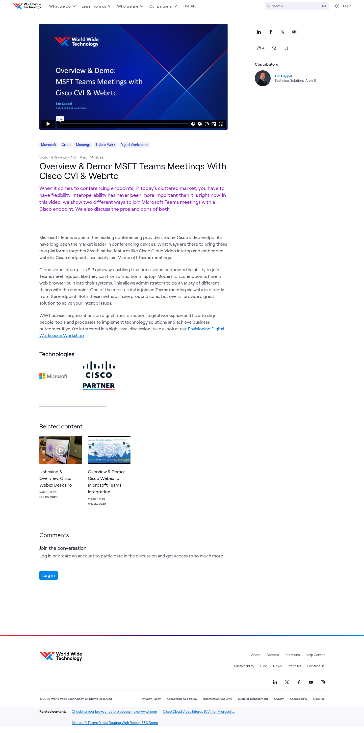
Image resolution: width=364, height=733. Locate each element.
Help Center (315, 655)
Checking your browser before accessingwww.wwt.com (114, 711)
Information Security (217, 698)
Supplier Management (253, 698)
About (255, 655)
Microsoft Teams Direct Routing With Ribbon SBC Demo (115, 722)
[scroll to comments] (274, 48)
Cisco (66, 144)
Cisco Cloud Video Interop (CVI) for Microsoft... (199, 711)
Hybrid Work (105, 144)
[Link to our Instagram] (323, 682)
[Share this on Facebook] (271, 32)
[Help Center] (337, 6)
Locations (292, 655)
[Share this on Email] (294, 32)
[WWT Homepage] (27, 6)
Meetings (83, 144)
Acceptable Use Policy (182, 698)
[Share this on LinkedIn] (259, 32)
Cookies (319, 698)
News (277, 666)
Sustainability (244, 666)
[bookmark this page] (286, 48)
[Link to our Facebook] (299, 682)
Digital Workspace (134, 144)
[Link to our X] (287, 682)
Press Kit (294, 666)
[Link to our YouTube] (311, 682)
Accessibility (298, 698)
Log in (347, 5)
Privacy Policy (151, 698)
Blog (263, 666)
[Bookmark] (77, 441)
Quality (279, 698)
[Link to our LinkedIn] (275, 682)
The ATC (190, 5)
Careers (272, 655)
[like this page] (259, 48)
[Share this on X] (283, 32)
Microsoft (48, 144)
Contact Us (316, 666)
